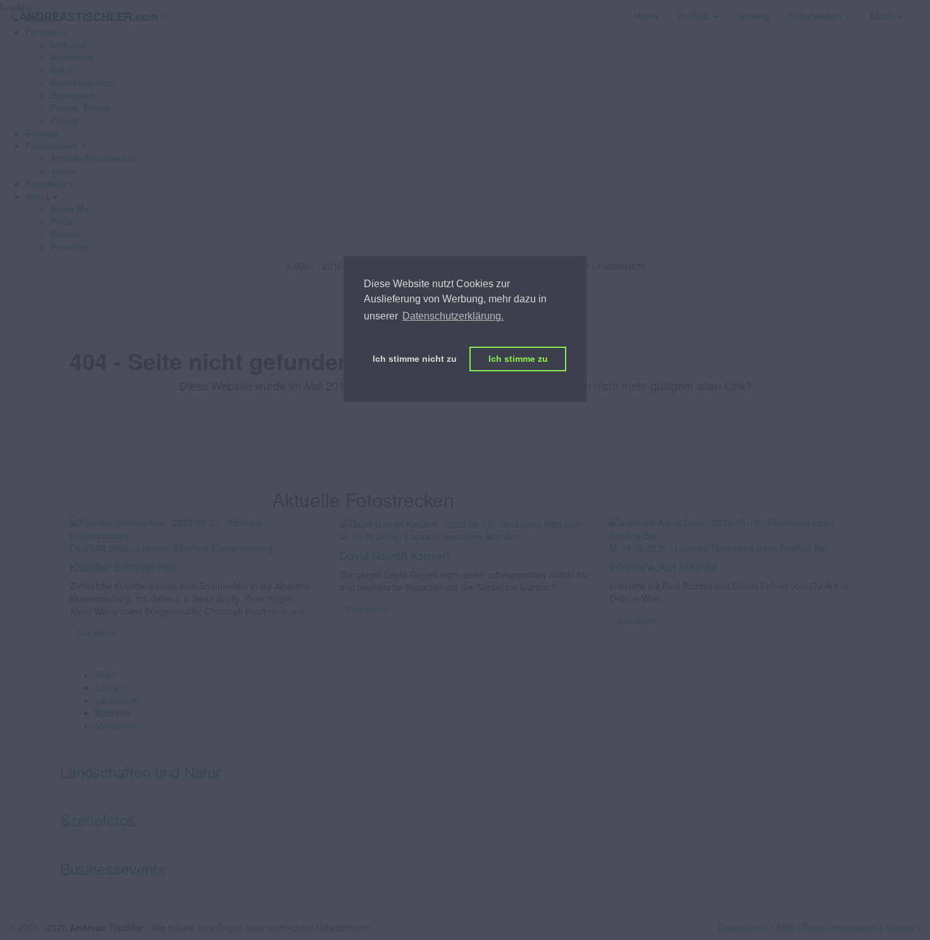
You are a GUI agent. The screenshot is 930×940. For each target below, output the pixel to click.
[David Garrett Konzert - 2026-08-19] (460, 522)
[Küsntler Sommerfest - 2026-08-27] (195, 527)
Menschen (119, 725)
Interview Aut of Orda (663, 566)
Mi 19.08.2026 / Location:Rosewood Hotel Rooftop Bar (718, 547)
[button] (56, 145)
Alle (105, 675)
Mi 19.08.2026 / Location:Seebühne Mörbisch (431, 536)
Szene (111, 687)
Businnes (117, 713)
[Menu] (920, 9)
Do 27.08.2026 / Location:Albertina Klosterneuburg (171, 547)
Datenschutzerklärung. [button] (453, 316)
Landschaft (120, 700)
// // (88, 16)
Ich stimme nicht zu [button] (415, 359)
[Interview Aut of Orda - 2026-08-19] (734, 527)
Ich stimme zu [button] (518, 359)
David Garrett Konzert (395, 555)
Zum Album (96, 633)
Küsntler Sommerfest (123, 566)
